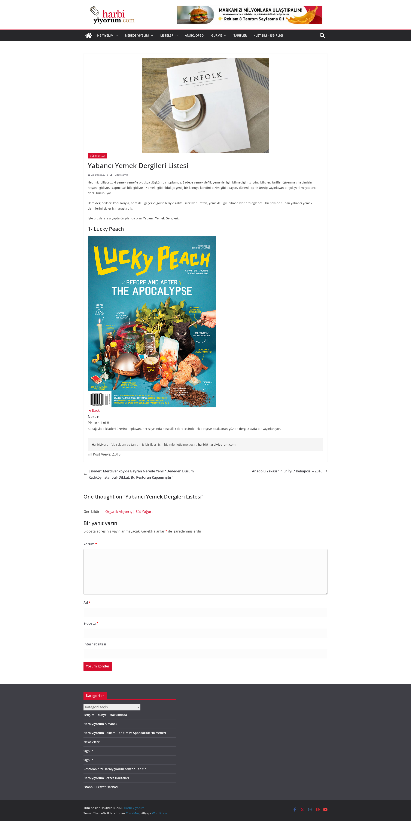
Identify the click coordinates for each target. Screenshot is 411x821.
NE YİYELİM (105, 35)
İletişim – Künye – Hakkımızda (105, 715)
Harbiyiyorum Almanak (100, 724)
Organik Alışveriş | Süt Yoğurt (129, 511)
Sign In (88, 751)
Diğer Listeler (97, 155)
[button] (115, 35)
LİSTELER (166, 35)
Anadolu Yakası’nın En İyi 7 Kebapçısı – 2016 (287, 471)
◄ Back (94, 410)
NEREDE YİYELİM (137, 35)
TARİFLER (240, 35)
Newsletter (91, 742)
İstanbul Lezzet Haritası (100, 787)
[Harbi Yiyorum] (88, 35)
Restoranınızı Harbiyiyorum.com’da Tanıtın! (115, 769)
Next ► (94, 416)
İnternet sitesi (94, 644)
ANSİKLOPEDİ (194, 35)
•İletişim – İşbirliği (268, 35)
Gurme (216, 35)
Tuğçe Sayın (120, 174)
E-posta (90, 623)
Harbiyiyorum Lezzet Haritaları (106, 778)
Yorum (90, 544)
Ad (87, 602)
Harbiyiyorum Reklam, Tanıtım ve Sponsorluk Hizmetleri (124, 733)
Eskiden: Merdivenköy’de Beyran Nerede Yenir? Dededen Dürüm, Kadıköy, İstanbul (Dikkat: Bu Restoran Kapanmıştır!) (142, 474)
